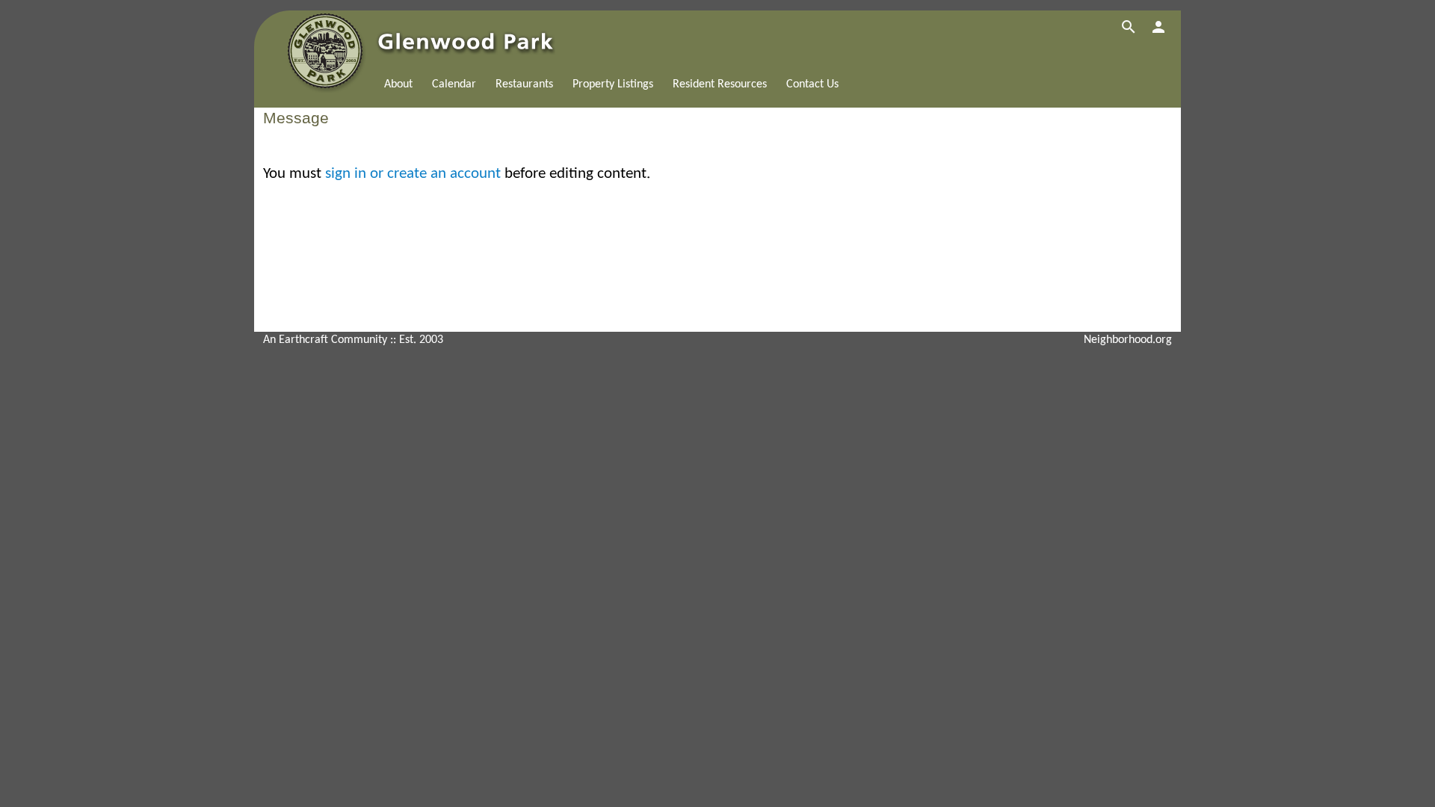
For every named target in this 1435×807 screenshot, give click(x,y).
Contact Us (812, 84)
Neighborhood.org (1128, 340)
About (398, 84)
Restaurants (524, 84)
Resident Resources (720, 84)
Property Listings (613, 84)
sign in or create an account (413, 174)
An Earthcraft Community (325, 340)
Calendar (454, 84)
